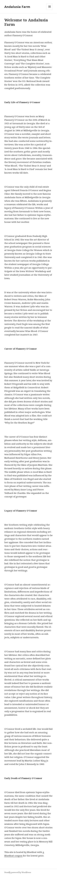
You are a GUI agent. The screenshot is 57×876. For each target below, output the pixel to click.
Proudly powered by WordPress (17, 872)
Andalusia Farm (17, 6)
